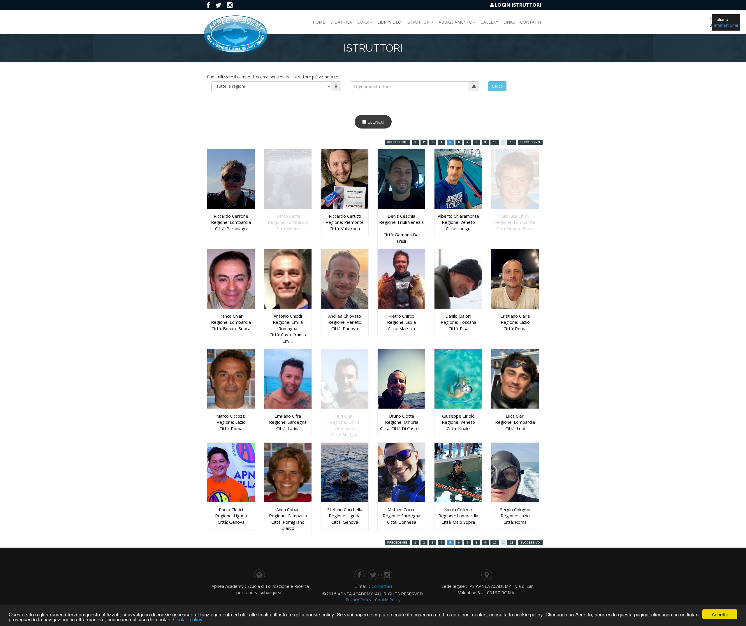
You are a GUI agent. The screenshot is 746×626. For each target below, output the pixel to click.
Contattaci (382, 586)
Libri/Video (389, 22)
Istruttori (418, 22)
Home (319, 22)
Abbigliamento (455, 22)
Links (509, 22)
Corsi (363, 22)
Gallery (489, 22)
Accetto (720, 614)
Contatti (530, 22)
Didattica (341, 22)
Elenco (375, 122)
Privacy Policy (358, 599)
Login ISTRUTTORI (518, 4)
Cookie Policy (387, 599)
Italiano (721, 19)
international (726, 25)
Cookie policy (188, 619)
